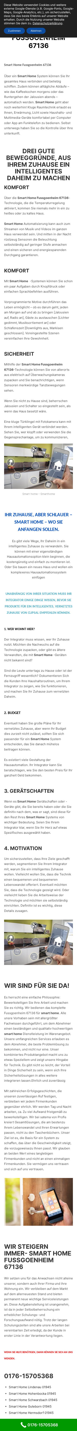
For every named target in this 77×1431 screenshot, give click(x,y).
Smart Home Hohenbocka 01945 (32, 1393)
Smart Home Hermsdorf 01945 (31, 1413)
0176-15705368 (28, 1376)
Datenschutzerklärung (47, 23)
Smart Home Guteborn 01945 (30, 1406)
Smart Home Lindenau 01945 (30, 1387)
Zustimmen (14, 30)
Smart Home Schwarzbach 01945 (33, 1400)
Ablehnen (36, 30)
